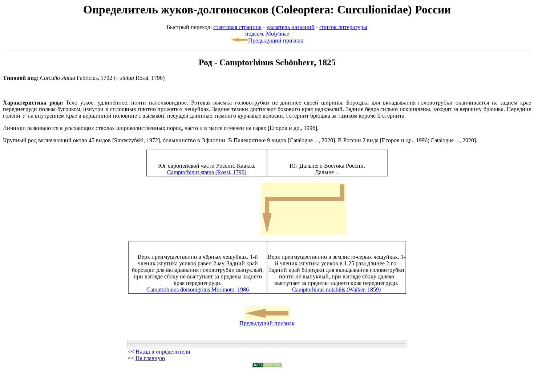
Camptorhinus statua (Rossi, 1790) (206, 172)
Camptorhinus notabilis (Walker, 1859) (336, 289)
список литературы (343, 27)
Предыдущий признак (275, 40)
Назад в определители (162, 351)
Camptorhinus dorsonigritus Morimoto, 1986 (197, 289)
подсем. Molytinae (267, 33)
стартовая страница (237, 27)
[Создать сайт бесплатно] (267, 366)
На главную (150, 358)
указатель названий (290, 27)
